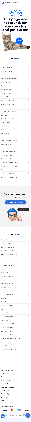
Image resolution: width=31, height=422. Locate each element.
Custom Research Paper (8, 151)
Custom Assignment (6, 67)
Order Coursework (6, 122)
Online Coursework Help (7, 118)
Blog (2, 400)
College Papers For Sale (7, 104)
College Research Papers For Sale (10, 162)
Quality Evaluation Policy (8, 380)
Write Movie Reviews (6, 144)
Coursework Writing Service (8, 111)
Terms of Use (4, 373)
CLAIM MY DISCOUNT (15, 202)
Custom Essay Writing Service (9, 129)
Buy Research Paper (6, 155)
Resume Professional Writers (9, 166)
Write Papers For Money (7, 107)
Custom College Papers (7, 97)
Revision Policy (5, 383)
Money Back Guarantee (7, 387)
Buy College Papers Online (8, 100)
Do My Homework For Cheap (9, 140)
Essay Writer (4, 64)
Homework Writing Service (8, 137)
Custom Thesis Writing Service (9, 177)
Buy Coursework (5, 115)
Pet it (19, 41)
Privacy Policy (5, 377)
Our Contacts (5, 397)
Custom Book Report (7, 82)
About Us (3, 366)
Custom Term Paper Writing (8, 173)
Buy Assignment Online (7, 71)
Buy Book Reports (6, 86)
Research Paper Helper (7, 159)
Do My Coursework (6, 126)
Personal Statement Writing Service (11, 148)
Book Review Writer (6, 93)
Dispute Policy (5, 394)
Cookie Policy (5, 390)
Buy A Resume (5, 170)
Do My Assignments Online (8, 75)
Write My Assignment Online (9, 78)
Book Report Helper (6, 89)
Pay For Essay (5, 133)
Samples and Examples (7, 370)
